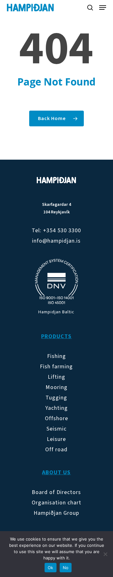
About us (56, 472)
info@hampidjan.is (56, 241)
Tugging (56, 398)
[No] (105, 554)
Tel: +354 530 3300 (56, 230)
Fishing (56, 356)
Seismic (56, 429)
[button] (102, 7)
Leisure (56, 439)
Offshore (56, 418)
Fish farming (56, 367)
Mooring (56, 387)
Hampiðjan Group (56, 513)
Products (56, 336)
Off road (56, 449)
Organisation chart (56, 503)
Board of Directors (56, 492)
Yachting (56, 408)
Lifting (56, 377)
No (66, 567)
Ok (50, 567)
